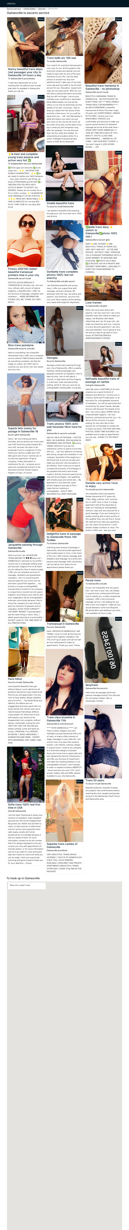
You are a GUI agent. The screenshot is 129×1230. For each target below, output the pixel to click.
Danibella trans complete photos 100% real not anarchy (62, 275)
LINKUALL (11, 3)
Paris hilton (15, 678)
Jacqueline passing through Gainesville (25, 546)
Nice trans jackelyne (21, 345)
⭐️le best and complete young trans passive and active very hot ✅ (23, 157)
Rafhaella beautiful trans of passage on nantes (102, 380)
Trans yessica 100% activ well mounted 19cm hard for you (64, 427)
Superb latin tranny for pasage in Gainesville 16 (23, 430)
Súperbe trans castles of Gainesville (62, 845)
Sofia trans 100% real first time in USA (24, 806)
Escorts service (14, 8)
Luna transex (94, 302)
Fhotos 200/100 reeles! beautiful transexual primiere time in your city (23, 272)
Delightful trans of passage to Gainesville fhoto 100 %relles (64, 537)
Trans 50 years (95, 780)
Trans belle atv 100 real (61, 57)
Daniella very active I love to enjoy (102, 484)
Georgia (41, 8)
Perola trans (93, 580)
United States (29, 8)
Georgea (52, 357)
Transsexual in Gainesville (63, 623)
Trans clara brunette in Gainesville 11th (61, 719)
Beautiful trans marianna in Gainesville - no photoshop (103, 87)
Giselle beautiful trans (60, 203)
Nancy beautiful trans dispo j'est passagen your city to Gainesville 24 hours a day (25, 72)
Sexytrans (92, 685)
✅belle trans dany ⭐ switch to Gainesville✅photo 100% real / (101, 231)
